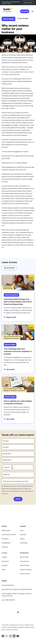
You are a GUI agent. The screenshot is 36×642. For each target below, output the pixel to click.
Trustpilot (4, 557)
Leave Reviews (24, 561)
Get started (24, 11)
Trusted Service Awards (9, 534)
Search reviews (28, 2)
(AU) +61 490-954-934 (8, 600)
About (22, 530)
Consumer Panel (25, 573)
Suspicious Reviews (26, 569)
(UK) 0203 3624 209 (8, 585)
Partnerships (23, 543)
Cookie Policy (9, 629)
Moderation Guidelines (24, 627)
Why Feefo (23, 534)
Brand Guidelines (12, 627)
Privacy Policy (26, 486)
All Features (5, 538)
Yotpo (3, 569)
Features (4, 526)
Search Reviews (24, 565)
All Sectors (5, 547)
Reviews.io (5, 565)
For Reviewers (24, 553)
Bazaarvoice (5, 561)
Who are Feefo (24, 557)
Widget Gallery (6, 530)
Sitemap (16, 629)
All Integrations (6, 543)
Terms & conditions (25, 625)
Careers (22, 538)
